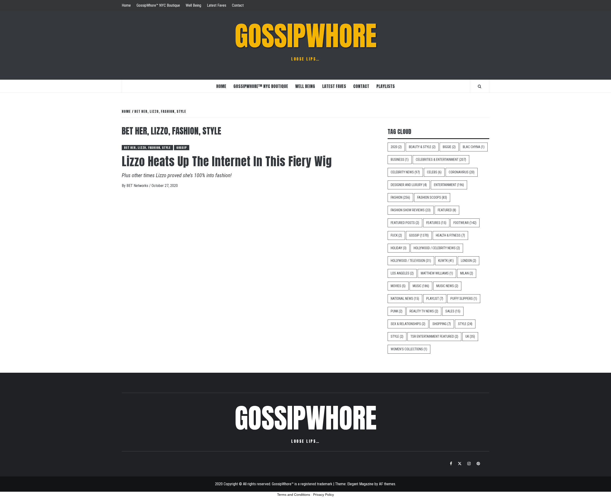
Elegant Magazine (360, 484)
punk (396, 311)
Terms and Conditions (293, 494)
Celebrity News (405, 172)
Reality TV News (424, 311)
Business (400, 159)
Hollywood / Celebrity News (437, 248)
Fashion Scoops (432, 197)
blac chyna (474, 147)
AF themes (387, 484)
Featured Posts (405, 223)
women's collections (409, 349)
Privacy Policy (323, 494)
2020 (396, 147)
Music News (447, 286)
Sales (452, 311)
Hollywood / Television (411, 261)
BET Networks (137, 185)
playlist (434, 298)
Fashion (400, 197)
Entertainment (449, 185)
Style (465, 324)
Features (436, 223)
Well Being (193, 5)
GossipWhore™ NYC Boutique (158, 5)
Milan (466, 273)
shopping (441, 324)
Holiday (398, 248)
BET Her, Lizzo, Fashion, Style (147, 147)
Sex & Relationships (408, 324)
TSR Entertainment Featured (434, 336)
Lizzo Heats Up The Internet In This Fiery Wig (227, 161)
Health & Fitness (450, 235)
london (468, 261)
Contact (238, 5)
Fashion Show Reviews (411, 210)
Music (421, 286)
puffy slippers (463, 298)
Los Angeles (402, 273)
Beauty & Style (422, 147)
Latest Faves (216, 5)
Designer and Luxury (409, 185)
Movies (398, 286)
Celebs (434, 172)
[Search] (479, 86)
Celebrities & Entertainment (441, 159)
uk (470, 336)
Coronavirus (461, 172)
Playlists (385, 86)
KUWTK (446, 261)
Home (126, 5)
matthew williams (437, 273)
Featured (447, 210)
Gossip (181, 147)
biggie (449, 147)
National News (405, 298)
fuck (396, 235)
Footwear (464, 223)
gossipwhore (306, 36)
